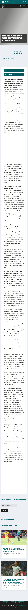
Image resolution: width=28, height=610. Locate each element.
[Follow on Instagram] (25, 2)
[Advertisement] (14, 149)
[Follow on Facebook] (21, 2)
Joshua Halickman (18, 53)
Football (12, 59)
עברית (7, 2)
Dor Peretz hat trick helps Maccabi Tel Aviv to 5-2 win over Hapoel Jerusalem (13, 549)
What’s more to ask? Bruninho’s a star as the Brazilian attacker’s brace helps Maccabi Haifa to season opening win (13, 582)
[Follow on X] (23, 2)
